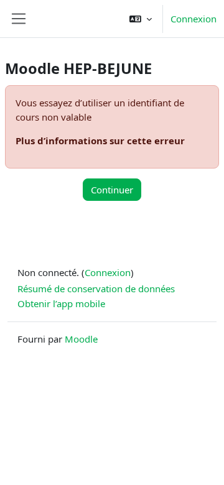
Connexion (193, 18)
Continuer (112, 189)
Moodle (81, 339)
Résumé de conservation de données (96, 288)
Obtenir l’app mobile (61, 303)
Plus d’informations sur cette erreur (100, 140)
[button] (140, 18)
